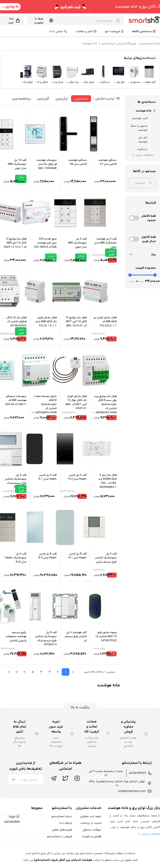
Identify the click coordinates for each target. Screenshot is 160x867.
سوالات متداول (91, 830)
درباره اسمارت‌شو (61, 816)
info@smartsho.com (132, 791)
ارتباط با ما (66, 823)
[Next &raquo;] (8, 672)
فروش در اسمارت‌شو (59, 836)
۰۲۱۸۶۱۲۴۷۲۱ (137, 773)
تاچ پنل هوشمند (143, 139)
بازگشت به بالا (80, 707)
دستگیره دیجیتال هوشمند (143, 149)
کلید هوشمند (140, 118)
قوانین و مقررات (91, 836)
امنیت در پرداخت (90, 823)
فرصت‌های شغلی (62, 830)
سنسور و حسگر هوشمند (139, 128)
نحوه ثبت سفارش (90, 816)
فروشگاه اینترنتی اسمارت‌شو (119, 43)
